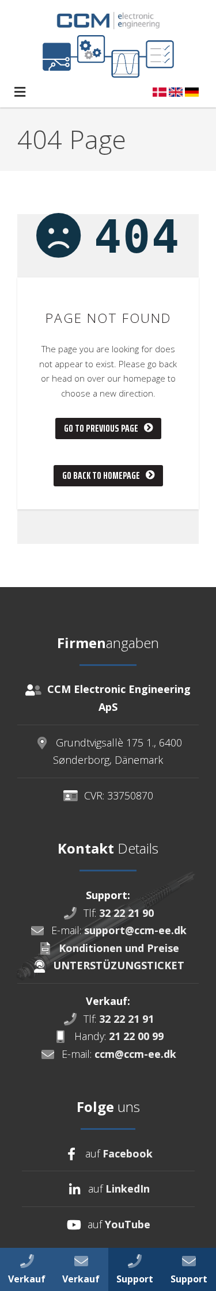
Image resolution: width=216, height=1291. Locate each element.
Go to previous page (101, 428)
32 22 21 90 (126, 913)
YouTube (127, 1224)
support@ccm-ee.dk (135, 930)
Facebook (128, 1153)
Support (188, 1279)
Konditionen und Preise (119, 948)
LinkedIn (127, 1188)
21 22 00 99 (136, 1036)
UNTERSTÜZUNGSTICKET (118, 965)
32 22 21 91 (126, 1019)
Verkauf (27, 1279)
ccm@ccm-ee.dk (135, 1054)
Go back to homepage (101, 475)
